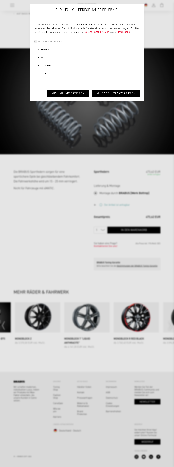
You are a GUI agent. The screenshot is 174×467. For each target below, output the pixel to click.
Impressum (124, 31)
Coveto (42, 57)
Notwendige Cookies (50, 41)
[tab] (87, 42)
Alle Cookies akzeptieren (116, 93)
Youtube (43, 73)
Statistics (43, 49)
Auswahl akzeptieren (68, 93)
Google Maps (45, 65)
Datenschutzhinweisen (97, 31)
